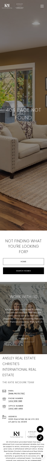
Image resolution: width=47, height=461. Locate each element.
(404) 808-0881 (15, 401)
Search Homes (23, 271)
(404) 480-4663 (15, 408)
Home (23, 261)
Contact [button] (23, 338)
